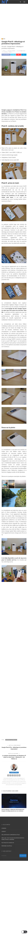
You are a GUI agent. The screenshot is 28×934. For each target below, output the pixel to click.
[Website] (8, 775)
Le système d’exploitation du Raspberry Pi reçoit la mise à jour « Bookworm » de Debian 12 (14, 757)
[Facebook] (10, 775)
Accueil (4, 46)
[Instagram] (15, 775)
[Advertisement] (14, 19)
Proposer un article (7, 845)
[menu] (24, 2)
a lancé (8, 110)
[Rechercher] (20, 2)
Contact (4, 831)
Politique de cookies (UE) (8, 842)
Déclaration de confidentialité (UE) (11, 834)
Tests (3, 38)
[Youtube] (17, 775)
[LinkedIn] (19, 775)
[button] (24, 932)
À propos (4, 828)
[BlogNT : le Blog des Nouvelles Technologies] (5, 2)
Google (8, 739)
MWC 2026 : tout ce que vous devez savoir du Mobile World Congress (13, 838)
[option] (14, 803)
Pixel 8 (14, 739)
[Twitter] (13, 775)
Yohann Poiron (11, 50)
